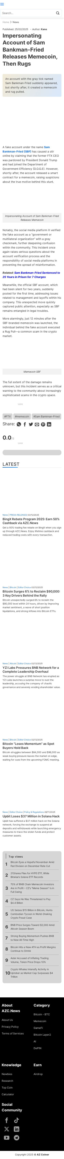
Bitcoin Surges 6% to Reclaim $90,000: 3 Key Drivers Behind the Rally (31, 593)
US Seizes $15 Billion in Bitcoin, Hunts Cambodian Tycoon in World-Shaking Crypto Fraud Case (31, 914)
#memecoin (22, 416)
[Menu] (2, 4)
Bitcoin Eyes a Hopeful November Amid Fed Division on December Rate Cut (32, 864)
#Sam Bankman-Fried (46, 416)
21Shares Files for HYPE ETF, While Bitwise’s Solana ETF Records (30, 875)
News (16, 22)
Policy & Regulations (34, 812)
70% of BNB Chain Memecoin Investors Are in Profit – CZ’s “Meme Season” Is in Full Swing (32, 888)
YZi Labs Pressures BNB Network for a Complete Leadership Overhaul (31, 669)
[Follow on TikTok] (16, 1120)
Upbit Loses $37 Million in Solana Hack (31, 816)
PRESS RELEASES (18, 515)
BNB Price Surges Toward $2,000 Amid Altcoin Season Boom (33, 927)
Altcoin (13, 663)
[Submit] (57, 13)
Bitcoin (13, 587)
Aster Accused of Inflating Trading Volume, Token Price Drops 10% (30, 960)
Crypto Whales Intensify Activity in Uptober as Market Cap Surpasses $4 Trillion (32, 973)
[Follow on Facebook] (6, 1120)
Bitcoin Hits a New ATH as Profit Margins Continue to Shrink (33, 949)
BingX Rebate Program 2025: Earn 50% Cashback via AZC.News (31, 521)
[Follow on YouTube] (6, 1138)
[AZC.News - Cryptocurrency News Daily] (32, 4)
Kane (44, 29)
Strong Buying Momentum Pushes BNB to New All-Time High (32, 938)
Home (6, 22)
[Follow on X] (6, 1129)
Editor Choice (24, 587)
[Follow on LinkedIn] (16, 1129)
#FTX (7, 416)
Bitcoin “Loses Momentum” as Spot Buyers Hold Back (28, 745)
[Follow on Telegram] (16, 1138)
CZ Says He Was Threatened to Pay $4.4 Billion (31, 901)
